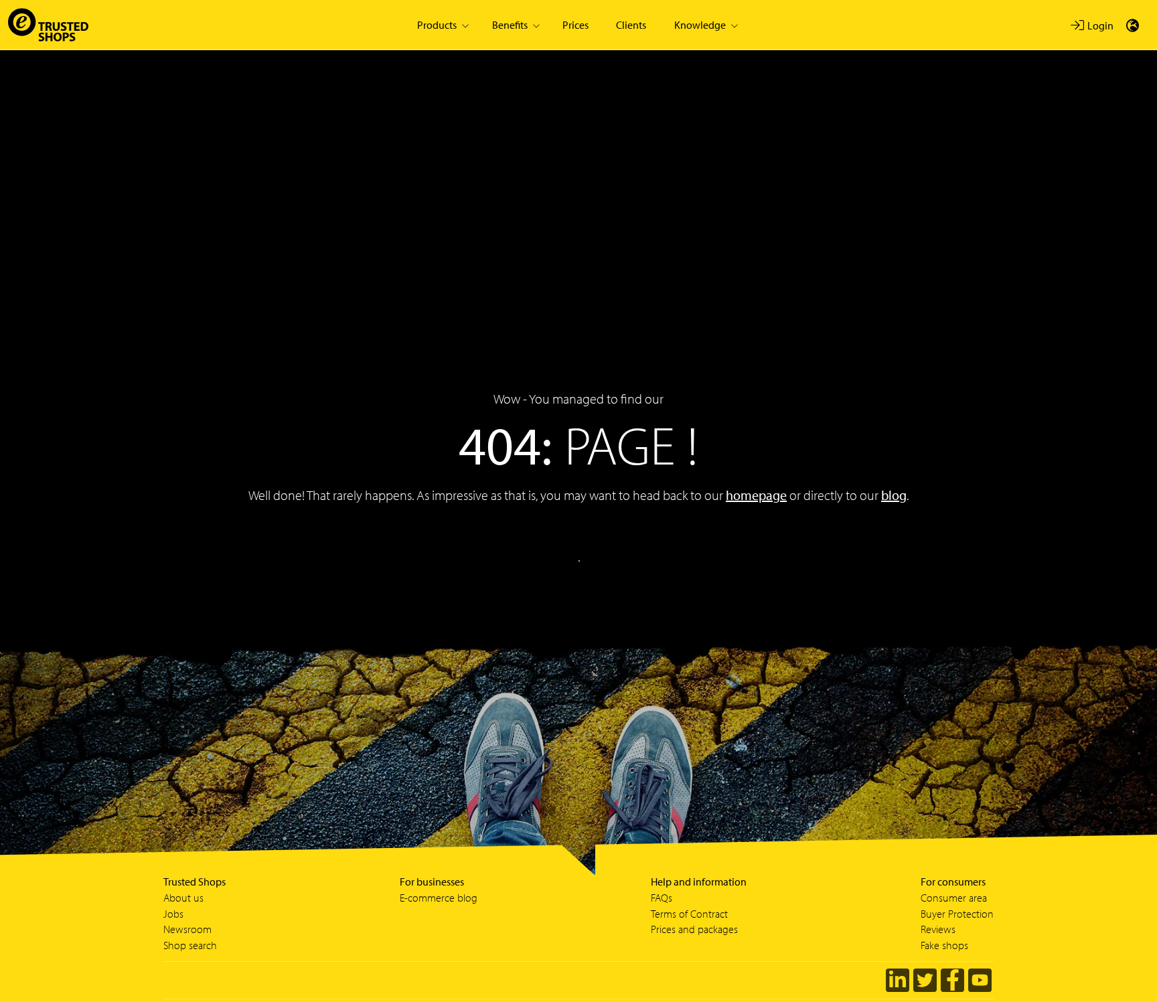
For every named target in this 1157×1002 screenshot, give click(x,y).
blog (894, 495)
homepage (756, 495)
